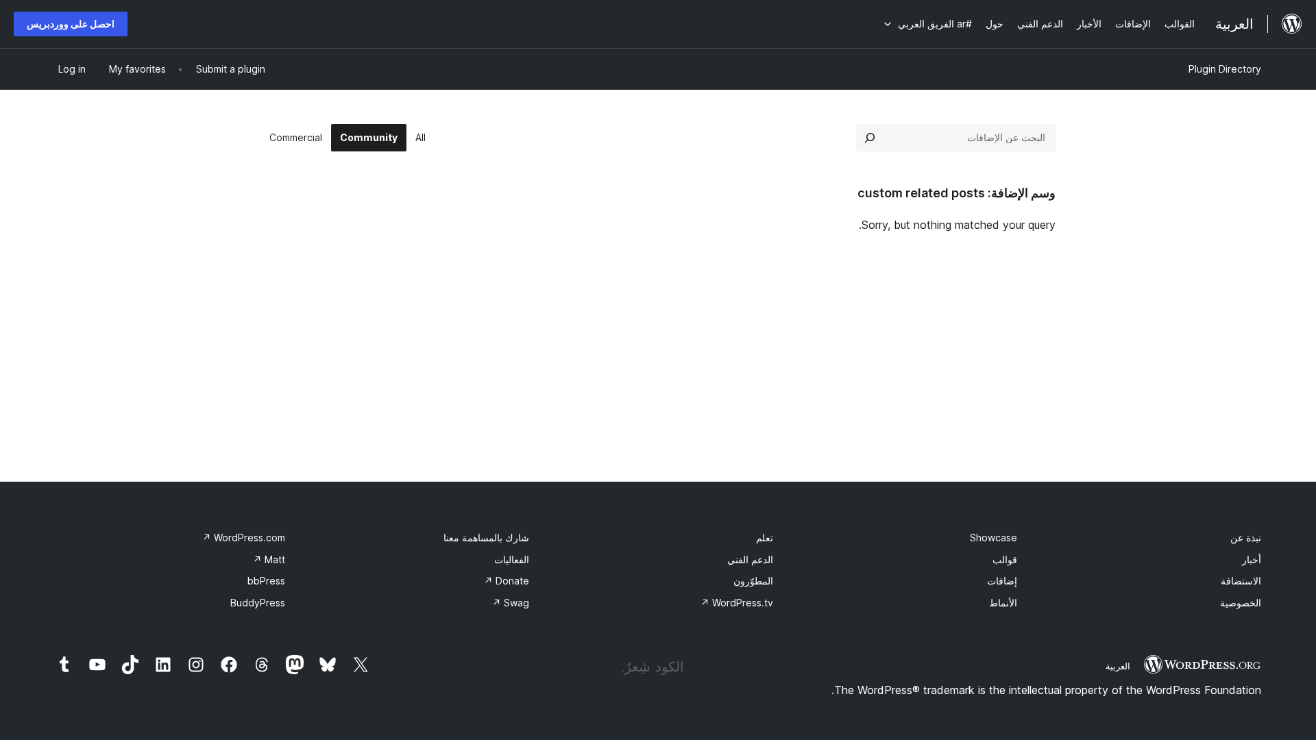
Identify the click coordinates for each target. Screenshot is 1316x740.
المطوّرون (753, 581)
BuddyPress (257, 602)
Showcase (993, 537)
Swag (510, 602)
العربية (1118, 666)
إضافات (1002, 581)
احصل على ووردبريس (70, 23)
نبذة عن (1245, 537)
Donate (506, 581)
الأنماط (1003, 602)
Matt (269, 559)
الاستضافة (1241, 581)
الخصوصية (1240, 602)
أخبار (1251, 559)
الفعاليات (511, 559)
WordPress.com (243, 537)
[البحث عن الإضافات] (870, 137)
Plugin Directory (1225, 69)
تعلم (764, 537)
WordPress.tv (736, 602)
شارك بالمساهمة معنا (486, 537)
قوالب (1004, 559)
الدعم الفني (750, 559)
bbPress (266, 581)
